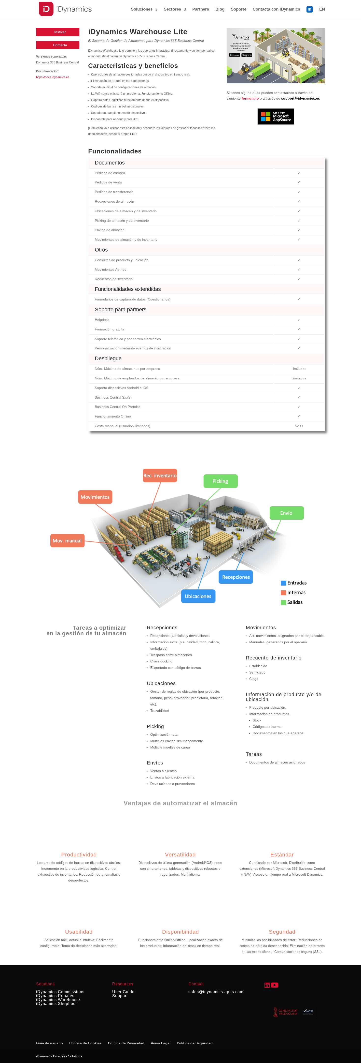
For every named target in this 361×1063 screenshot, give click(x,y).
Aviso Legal (160, 1043)
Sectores (172, 10)
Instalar (60, 32)
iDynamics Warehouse (58, 1000)
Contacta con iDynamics (276, 10)
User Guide (123, 992)
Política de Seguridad (195, 1043)
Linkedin (309, 12)
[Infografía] (276, 82)
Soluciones (142, 10)
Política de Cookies (85, 1043)
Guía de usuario (49, 1043)
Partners (200, 10)
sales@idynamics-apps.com (215, 992)
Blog (219, 10)
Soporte (238, 10)
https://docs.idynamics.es (52, 77)
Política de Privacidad (126, 1043)
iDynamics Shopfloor (56, 1004)
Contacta (60, 45)
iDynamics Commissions (60, 992)
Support (120, 996)
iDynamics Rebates (55, 996)
